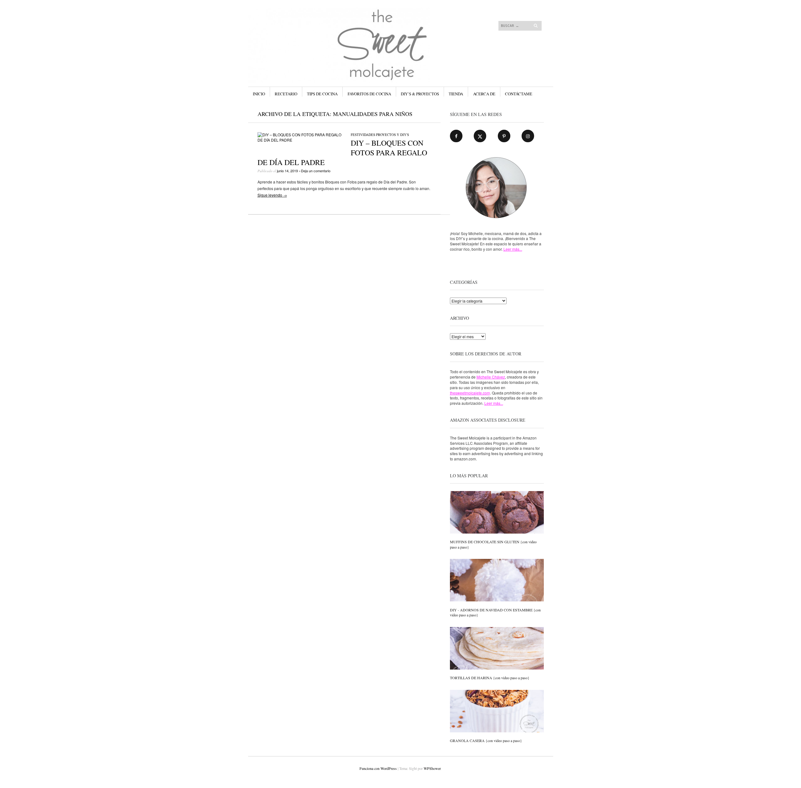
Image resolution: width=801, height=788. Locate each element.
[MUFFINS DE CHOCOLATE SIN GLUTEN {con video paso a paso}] (497, 513)
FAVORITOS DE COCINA (369, 94)
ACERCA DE (484, 94)
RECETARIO (286, 94)
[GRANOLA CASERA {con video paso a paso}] (497, 712)
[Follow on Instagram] (528, 136)
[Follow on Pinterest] (504, 136)
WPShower (432, 768)
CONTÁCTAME (518, 94)
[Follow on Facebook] (456, 136)
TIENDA (456, 94)
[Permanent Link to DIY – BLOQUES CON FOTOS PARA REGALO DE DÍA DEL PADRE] (299, 140)
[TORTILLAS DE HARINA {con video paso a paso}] (497, 649)
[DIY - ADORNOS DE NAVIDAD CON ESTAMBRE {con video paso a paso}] (497, 581)
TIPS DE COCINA (322, 94)
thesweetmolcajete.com (470, 392)
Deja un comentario (315, 170)
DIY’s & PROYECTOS (420, 94)
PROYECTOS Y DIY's (392, 134)
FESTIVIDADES (363, 134)
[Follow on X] (480, 136)
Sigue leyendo (272, 195)
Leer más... (512, 249)
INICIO (259, 94)
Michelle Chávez (491, 376)
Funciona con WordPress (378, 768)
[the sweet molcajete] (353, 31)
